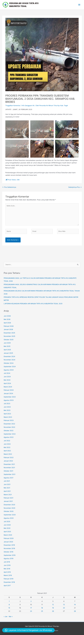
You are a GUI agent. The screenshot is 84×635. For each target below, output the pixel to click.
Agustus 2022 (8, 437)
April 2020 (7, 531)
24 (31, 611)
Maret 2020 (8, 535)
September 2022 (10, 434)
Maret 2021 (8, 494)
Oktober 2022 (8, 430)
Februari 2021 (8, 498)
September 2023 (10, 397)
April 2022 (7, 451)
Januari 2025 (8, 353)
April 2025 (7, 350)
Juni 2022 (7, 444)
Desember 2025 (9, 333)
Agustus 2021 (8, 478)
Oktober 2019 (8, 552)
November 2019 (9, 548)
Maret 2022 (8, 454)
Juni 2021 (7, 484)
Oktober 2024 (8, 363)
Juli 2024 (7, 373)
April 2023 (7, 414)
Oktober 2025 (8, 339)
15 (9, 608)
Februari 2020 (9, 538)
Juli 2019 (7, 562)
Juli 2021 (7, 481)
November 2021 (9, 467)
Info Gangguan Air (28, 105)
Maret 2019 (8, 575)
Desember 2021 (9, 464)
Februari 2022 (8, 457)
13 (64, 604)
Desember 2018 (9, 582)
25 (42, 611)
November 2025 (9, 336)
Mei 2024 (7, 380)
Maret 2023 (8, 417)
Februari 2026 (9, 326)
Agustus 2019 (8, 558)
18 (42, 608)
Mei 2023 (7, 410)
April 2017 (7, 585)
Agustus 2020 (9, 518)
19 (53, 608)
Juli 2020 (7, 521)
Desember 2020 (9, 505)
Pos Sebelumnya (9, 187)
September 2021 (9, 474)
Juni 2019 (7, 565)
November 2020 (9, 508)
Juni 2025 (7, 343)
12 (53, 604)
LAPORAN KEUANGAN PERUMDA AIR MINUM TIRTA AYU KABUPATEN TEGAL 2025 (33, 303)
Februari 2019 (8, 579)
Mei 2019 (7, 569)
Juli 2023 (7, 403)
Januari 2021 (8, 501)
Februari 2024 (9, 390)
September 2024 (10, 366)
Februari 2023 (9, 420)
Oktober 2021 (8, 471)
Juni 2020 (7, 525)
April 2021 (7, 491)
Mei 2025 (7, 346)
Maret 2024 (8, 387)
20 (64, 608)
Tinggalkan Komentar (12, 105)
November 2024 (9, 360)
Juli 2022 (7, 441)
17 (31, 608)
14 (75, 604)
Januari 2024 (8, 393)
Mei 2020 (7, 528)
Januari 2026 (8, 329)
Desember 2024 (9, 356)
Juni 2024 (7, 376)
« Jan (5, 616)
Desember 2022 (9, 424)
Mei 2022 (7, 447)
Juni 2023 (7, 407)
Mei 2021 (7, 488)
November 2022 (9, 427)
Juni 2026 (7, 316)
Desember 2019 (9, 545)
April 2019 (7, 572)
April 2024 (7, 383)
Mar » (11, 616)
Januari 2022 (8, 461)
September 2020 (10, 515)
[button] (28, 630)
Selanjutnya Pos (75, 187)
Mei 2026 (7, 319)
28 (75, 611)
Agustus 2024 (9, 370)
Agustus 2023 (9, 400)
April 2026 (7, 323)
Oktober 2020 (8, 511)
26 (53, 611)
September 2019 (9, 555)
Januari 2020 (8, 542)
